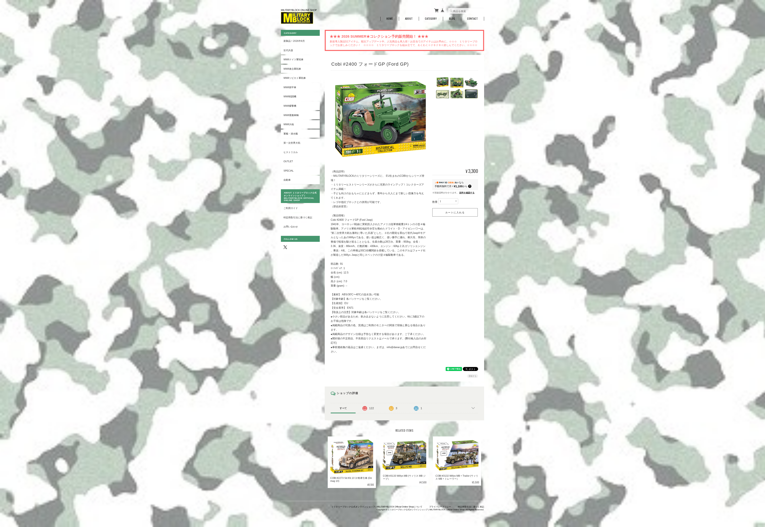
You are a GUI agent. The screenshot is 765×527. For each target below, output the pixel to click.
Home (389, 18)
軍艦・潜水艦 (290, 133)
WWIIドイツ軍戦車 (293, 59)
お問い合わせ (290, 226)
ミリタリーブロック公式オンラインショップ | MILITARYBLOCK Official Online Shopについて (376, 507)
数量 (434, 202)
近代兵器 (288, 50)
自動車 (287, 180)
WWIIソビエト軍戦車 (294, 78)
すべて (343, 408)
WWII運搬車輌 (291, 115)
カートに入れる (455, 212)
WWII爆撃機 (289, 105)
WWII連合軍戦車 (292, 68)
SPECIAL (288, 170)
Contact (472, 18)
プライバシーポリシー (440, 507)
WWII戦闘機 (289, 96)
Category (431, 18)
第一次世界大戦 (291, 143)
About (409, 18)
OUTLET (288, 161)
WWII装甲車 (289, 87)
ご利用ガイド (290, 208)
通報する (473, 376)
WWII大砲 (288, 124)
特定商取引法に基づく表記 (297, 217)
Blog (452, 18)
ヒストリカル (290, 152)
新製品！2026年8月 (294, 41)
